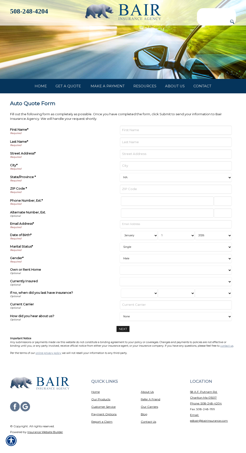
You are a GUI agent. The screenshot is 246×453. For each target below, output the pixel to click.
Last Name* (19, 141)
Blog (144, 414)
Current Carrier (22, 304)
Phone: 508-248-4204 (206, 403)
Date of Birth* (20, 235)
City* (14, 165)
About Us (147, 392)
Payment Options (104, 414)
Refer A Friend (150, 399)
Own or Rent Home (25, 269)
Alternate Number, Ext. (28, 212)
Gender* (17, 258)
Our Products (100, 399)
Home (95, 392)
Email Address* (22, 223)
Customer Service (103, 406)
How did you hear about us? (32, 316)
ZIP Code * (18, 188)
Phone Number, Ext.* (26, 200)
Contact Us (148, 421)
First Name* (19, 129)
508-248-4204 (29, 11)
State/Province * (23, 177)
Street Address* (23, 153)
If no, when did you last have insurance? (41, 292)
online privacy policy (48, 353)
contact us (226, 345)
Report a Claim (101, 421)
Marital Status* (21, 246)
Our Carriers (149, 406)
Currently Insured (24, 281)
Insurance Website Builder (45, 432)
